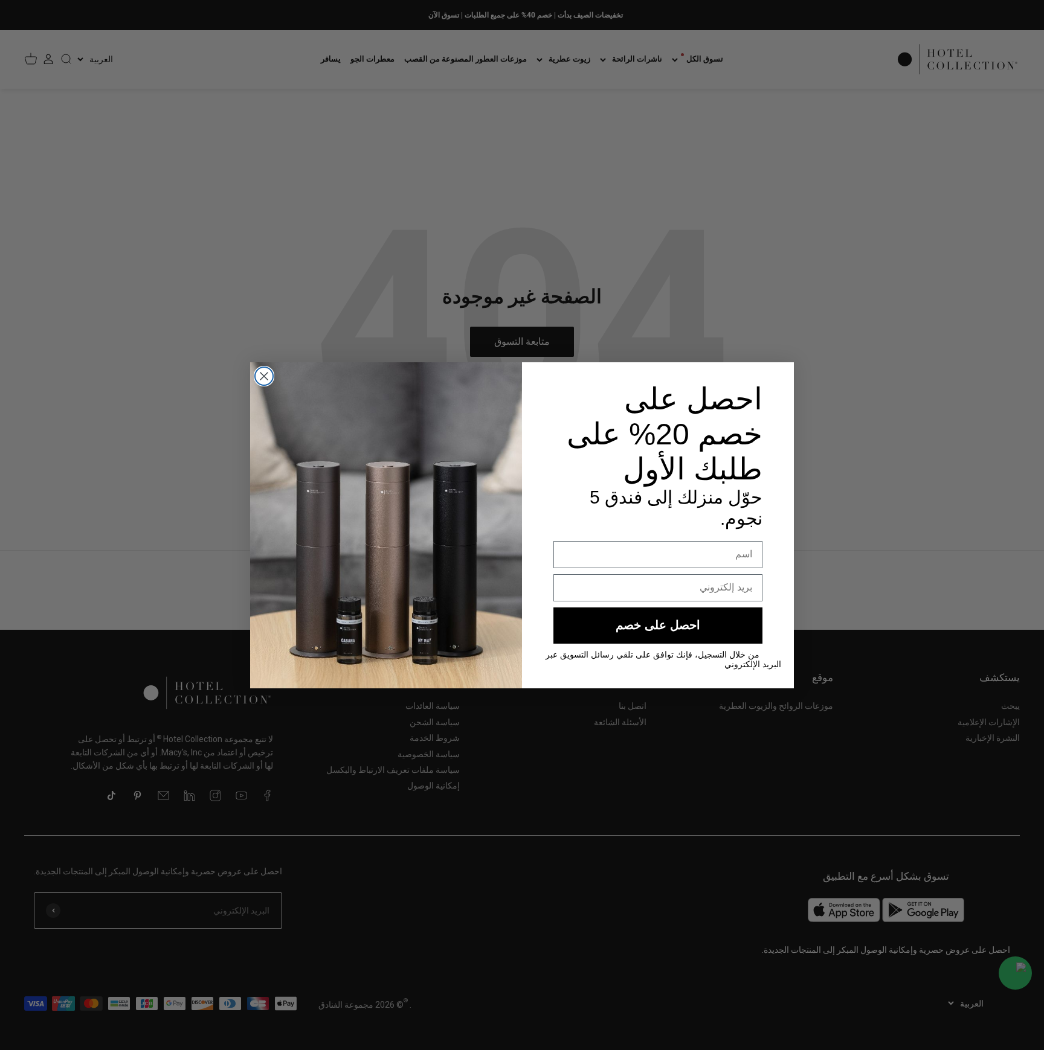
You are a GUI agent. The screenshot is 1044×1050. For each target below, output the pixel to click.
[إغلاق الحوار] (264, 376)
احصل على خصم (658, 625)
